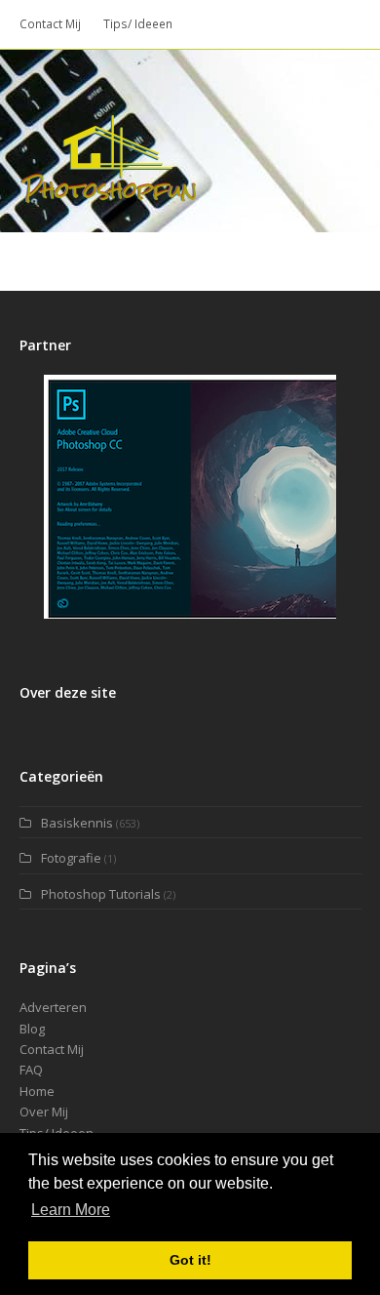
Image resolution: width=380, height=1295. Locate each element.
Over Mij (43, 1111)
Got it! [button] (190, 1260)
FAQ (31, 1069)
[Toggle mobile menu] (350, 140)
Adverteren (53, 1007)
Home (37, 1091)
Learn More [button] (70, 1209)
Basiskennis (77, 822)
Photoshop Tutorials (101, 894)
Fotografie (71, 858)
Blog (32, 1028)
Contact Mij (51, 1049)
